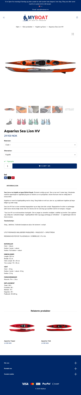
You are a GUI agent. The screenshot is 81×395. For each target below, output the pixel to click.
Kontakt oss (8, 368)
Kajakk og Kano (40, 27)
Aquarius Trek (46, 341)
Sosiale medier (9, 374)
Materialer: (7, 141)
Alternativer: (8, 151)
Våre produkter (27, 27)
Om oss (6, 363)
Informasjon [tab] (12, 186)
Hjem (18, 27)
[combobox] (40, 144)
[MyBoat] (41, 18)
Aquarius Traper (9, 341)
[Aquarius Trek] (59, 327)
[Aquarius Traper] (22, 327)
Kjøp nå (46, 166)
